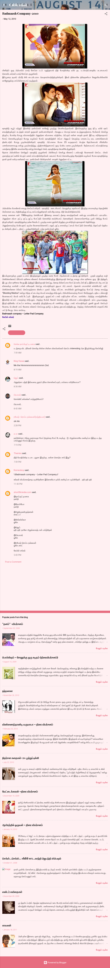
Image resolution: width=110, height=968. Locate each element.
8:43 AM (17, 408)
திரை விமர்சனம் (16, 332)
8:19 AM (17, 369)
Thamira (17, 453)
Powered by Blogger (56, 962)
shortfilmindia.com (22, 492)
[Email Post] (9, 327)
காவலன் (6, 925)
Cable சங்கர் (18, 5)
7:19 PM (17, 445)
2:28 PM (17, 425)
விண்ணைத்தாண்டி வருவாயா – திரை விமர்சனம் (27, 724)
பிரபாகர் (17, 395)
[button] (106, 14)
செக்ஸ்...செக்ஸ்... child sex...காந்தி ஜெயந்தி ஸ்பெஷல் (31, 858)
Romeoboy (19, 470)
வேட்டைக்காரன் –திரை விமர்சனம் (20, 791)
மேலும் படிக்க (102, 648)
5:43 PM (17, 555)
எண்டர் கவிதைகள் (12, 892)
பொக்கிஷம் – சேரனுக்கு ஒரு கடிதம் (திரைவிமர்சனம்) (30, 657)
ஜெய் (16, 378)
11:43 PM (18, 484)
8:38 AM (17, 386)
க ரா (16, 434)
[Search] (106, 5)
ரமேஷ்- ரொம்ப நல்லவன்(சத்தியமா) (29, 417)
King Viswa (19, 361)
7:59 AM (17, 352)
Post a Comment (13, 562)
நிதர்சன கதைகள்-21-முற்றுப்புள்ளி (20, 758)
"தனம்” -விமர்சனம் (12, 624)
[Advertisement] (55, 586)
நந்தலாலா (7, 691)
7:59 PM (17, 462)
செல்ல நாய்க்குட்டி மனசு (24, 344)
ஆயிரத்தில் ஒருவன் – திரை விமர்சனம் (22, 825)
